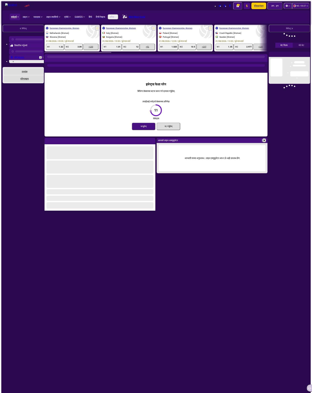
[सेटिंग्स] (288, 6)
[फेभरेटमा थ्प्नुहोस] (97, 28)
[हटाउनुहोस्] (264, 140)
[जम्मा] (247, 6)
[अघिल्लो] (40, 55)
